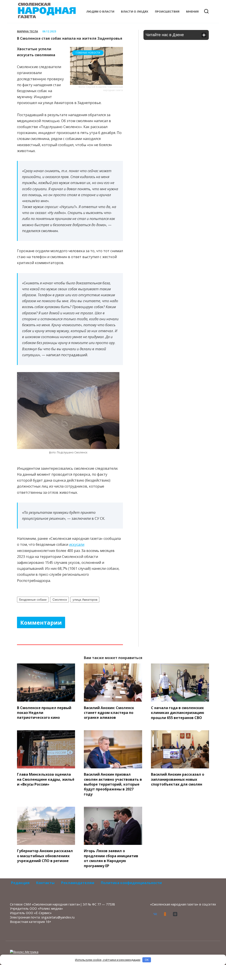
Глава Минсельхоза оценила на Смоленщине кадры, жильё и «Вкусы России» (45, 779)
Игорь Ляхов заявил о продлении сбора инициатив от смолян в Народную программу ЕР (111, 858)
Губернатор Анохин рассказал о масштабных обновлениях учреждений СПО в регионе (45, 855)
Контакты (45, 882)
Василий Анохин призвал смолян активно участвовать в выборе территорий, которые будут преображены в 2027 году (113, 784)
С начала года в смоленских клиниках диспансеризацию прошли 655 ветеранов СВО (177, 712)
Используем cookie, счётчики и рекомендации (107, 960)
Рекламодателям (77, 882)
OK (147, 960)
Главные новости (88, 52)
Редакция (20, 882)
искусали (76, 544)
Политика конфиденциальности (131, 882)
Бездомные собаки (33, 599)
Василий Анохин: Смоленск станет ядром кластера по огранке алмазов (109, 712)
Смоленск (60, 599)
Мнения (192, 11)
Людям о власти (100, 11)
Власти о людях (134, 11)
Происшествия (167, 11)
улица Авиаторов (85, 599)
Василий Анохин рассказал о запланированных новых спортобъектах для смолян (177, 779)
